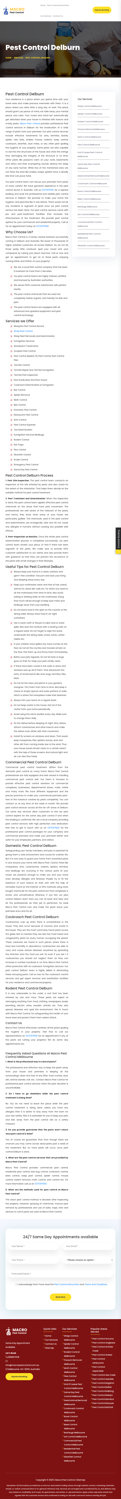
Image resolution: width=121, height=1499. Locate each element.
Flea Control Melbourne (89, 144)
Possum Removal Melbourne (91, 129)
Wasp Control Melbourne (90, 106)
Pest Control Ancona (103, 1338)
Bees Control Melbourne (89, 199)
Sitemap (49, 1348)
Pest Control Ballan (102, 1387)
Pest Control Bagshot (103, 1383)
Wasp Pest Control (23, 331)
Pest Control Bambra (103, 1399)
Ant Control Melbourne (88, 214)
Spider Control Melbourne (90, 114)
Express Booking (102, 10)
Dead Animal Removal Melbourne (93, 176)
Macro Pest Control (30, 123)
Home (43, 5)
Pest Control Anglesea (103, 1342)
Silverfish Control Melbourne (91, 245)
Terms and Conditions (96, 1284)
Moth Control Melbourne (89, 137)
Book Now (60, 1297)
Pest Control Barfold (102, 1407)
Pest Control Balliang (103, 1391)
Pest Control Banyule (103, 1403)
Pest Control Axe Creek (103, 1375)
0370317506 (48, 190)
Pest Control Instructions (58, 5)
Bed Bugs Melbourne (87, 206)
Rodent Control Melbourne (90, 121)
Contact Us (58, 16)
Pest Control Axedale (103, 1379)
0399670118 (13, 1357)
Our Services (45, 16)
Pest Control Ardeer (102, 1354)
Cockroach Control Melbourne (92, 183)
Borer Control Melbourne (89, 191)
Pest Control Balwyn (102, 1395)
